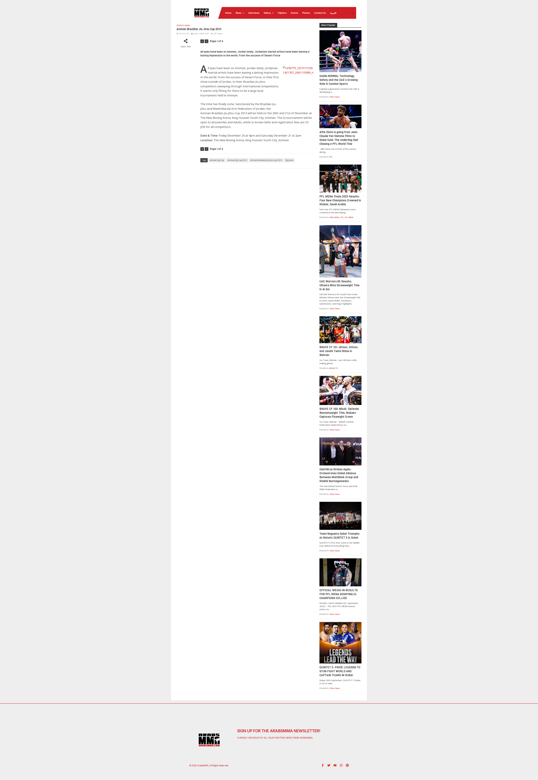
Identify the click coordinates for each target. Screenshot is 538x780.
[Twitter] (328, 765)
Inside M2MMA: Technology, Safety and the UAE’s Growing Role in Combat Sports (338, 80)
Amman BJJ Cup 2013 (237, 160)
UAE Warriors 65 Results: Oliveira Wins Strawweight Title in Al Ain (339, 285)
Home (228, 13)
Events (294, 13)
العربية (333, 13)
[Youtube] (335, 765)
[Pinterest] (347, 765)
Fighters (282, 13)
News (239, 13)
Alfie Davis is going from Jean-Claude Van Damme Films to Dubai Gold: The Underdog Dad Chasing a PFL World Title (338, 138)
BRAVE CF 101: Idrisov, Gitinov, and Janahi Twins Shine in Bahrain (338, 351)
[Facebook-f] (322, 765)
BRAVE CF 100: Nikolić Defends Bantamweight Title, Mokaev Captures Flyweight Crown (339, 413)
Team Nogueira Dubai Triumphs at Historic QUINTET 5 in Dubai (339, 536)
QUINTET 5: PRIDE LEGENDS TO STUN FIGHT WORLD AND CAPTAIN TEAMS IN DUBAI (339, 671)
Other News (335, 97)
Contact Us (320, 13)
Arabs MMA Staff (201, 33)
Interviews (253, 13)
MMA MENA (334, 217)
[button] (240, 13)
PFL (331, 157)
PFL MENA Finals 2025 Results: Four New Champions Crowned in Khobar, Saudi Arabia (340, 200)
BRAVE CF (334, 368)
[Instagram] (341, 765)
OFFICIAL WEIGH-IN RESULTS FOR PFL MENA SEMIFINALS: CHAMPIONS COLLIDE (338, 594)
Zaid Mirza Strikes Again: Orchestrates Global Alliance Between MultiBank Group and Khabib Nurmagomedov (338, 475)
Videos (267, 13)
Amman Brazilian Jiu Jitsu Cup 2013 (266, 160)
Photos (306, 13)
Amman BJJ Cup (217, 160)
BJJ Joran (289, 160)
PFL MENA (349, 217)
